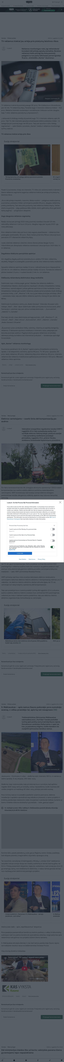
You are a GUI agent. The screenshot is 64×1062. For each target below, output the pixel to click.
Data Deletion (22, 559)
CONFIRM (20, 553)
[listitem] (32, 525)
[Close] (60, 502)
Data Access (32, 559)
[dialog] (32, 531)
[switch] (52, 529)
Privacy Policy (41, 559)
